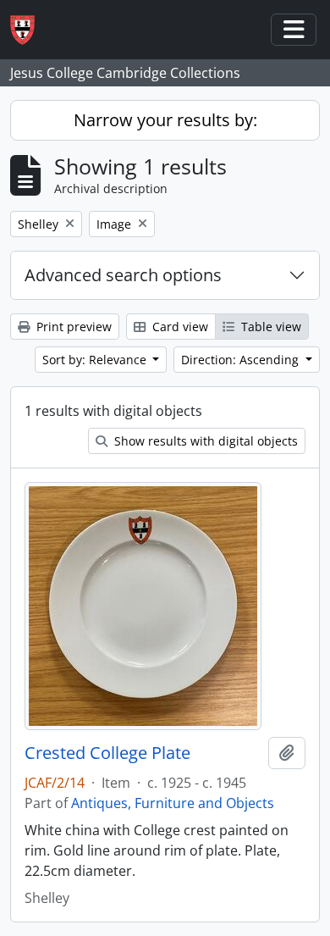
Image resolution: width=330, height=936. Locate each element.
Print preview (72, 326)
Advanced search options (123, 274)
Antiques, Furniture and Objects (172, 803)
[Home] (29, 30)
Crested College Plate (107, 753)
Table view (269, 326)
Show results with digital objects (204, 441)
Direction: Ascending (241, 360)
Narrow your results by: (165, 119)
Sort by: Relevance (96, 360)
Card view (178, 326)
